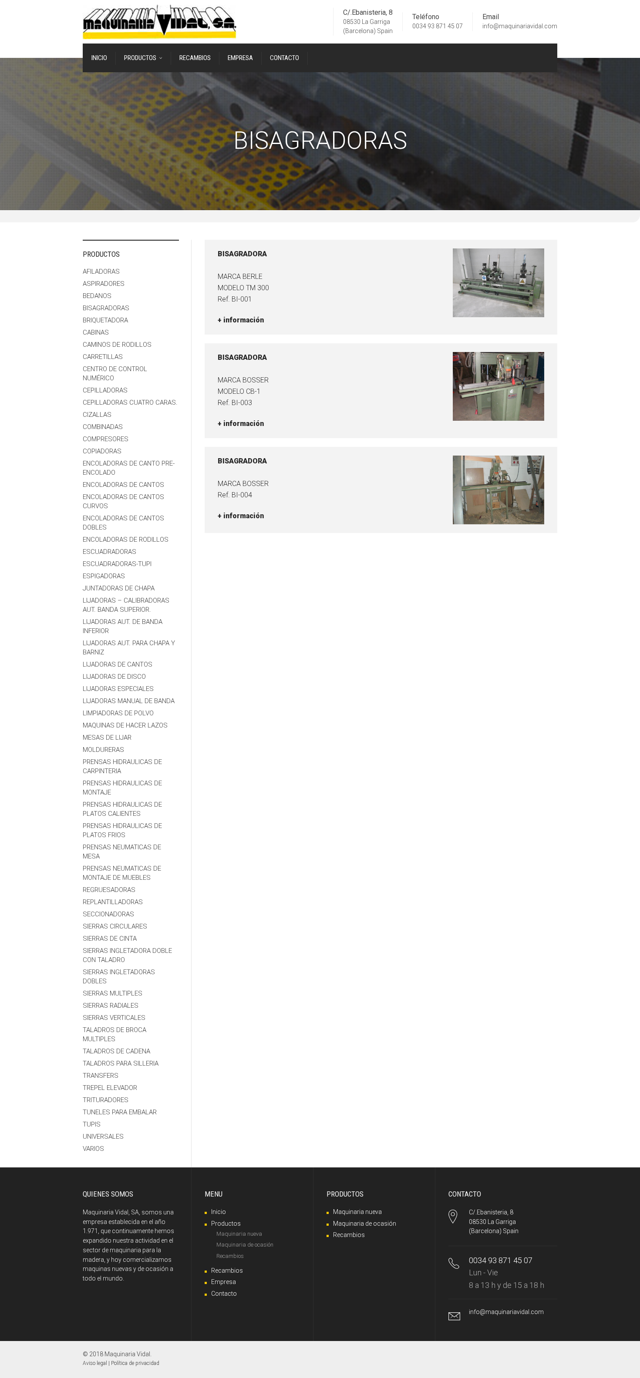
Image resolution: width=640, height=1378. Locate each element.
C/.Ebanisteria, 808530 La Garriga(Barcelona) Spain (494, 1221)
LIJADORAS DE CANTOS (117, 664)
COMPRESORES (105, 439)
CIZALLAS (97, 415)
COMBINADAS (103, 427)
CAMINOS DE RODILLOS (117, 345)
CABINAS (96, 332)
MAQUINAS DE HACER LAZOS (125, 725)
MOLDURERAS (103, 750)
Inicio (218, 1211)
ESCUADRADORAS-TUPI (117, 564)
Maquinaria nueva (239, 1233)
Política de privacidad (135, 1363)
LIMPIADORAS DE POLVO (118, 713)
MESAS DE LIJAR (107, 737)
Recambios (230, 1256)
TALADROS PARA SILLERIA (120, 1063)
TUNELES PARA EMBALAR (120, 1112)
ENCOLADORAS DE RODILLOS (125, 539)
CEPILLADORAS (105, 390)
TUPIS (92, 1124)
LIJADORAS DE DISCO (114, 677)
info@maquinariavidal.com (519, 26)
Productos (226, 1223)
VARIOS (93, 1149)
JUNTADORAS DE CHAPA (119, 588)
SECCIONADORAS (108, 914)
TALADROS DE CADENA (116, 1051)
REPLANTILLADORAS (113, 902)
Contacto (224, 1293)
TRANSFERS (100, 1076)
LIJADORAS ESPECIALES (118, 689)
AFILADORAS (101, 271)
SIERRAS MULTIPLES (112, 993)
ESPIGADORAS (104, 576)
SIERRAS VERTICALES (114, 1018)
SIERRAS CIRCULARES (115, 926)
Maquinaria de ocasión (244, 1244)
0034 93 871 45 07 (437, 26)
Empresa (223, 1281)
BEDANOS (97, 296)
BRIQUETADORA (105, 320)
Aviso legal (95, 1363)
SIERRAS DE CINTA (110, 938)
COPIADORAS (102, 451)
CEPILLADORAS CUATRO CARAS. (130, 402)
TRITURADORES (105, 1100)
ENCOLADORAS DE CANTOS (123, 485)
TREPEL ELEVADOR (110, 1088)
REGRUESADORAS (109, 890)
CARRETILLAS (103, 357)
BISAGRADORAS (106, 308)
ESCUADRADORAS (109, 552)
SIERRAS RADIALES (110, 1005)
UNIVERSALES (103, 1136)
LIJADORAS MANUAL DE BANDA (129, 701)
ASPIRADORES (104, 284)
